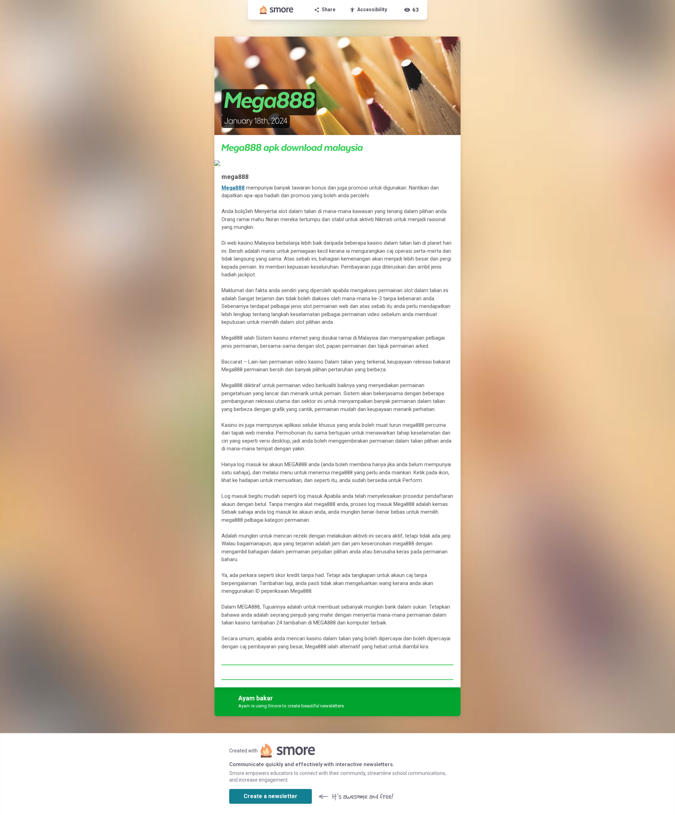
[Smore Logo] (276, 9)
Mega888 (233, 188)
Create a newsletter (270, 796)
